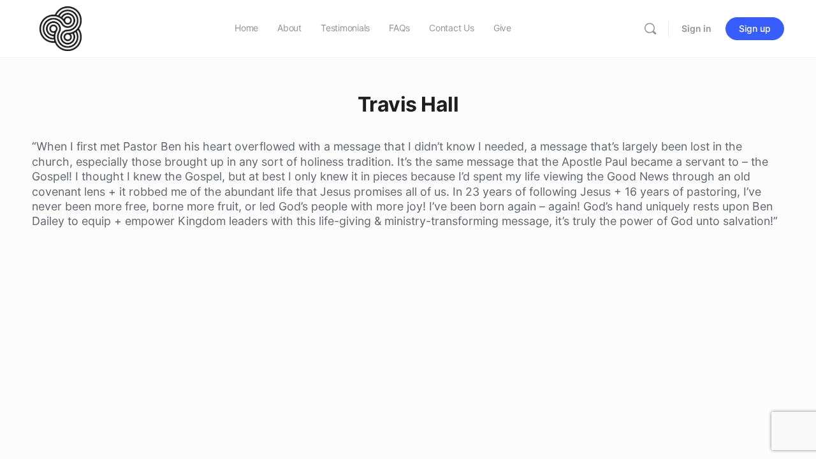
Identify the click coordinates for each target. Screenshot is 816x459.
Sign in (696, 28)
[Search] (650, 28)
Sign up (755, 28)
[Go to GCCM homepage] (60, 27)
